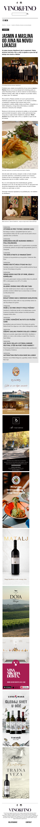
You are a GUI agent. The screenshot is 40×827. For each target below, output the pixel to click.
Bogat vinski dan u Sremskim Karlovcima (20, 298)
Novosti (8, 25)
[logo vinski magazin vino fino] (20, 10)
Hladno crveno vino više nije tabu (17, 286)
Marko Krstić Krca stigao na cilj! (17, 264)
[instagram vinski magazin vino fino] (21, 3)
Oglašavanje (12, 822)
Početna (4, 25)
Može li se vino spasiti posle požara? (18, 308)
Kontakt (29, 822)
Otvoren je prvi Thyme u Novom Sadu (18, 229)
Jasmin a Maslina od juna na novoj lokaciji (21, 25)
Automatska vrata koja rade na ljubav (19, 355)
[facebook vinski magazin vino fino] (17, 3)
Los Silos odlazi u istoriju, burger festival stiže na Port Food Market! (18, 344)
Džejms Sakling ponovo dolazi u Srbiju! (19, 331)
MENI (6, 20)
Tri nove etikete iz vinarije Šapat (17, 255)
